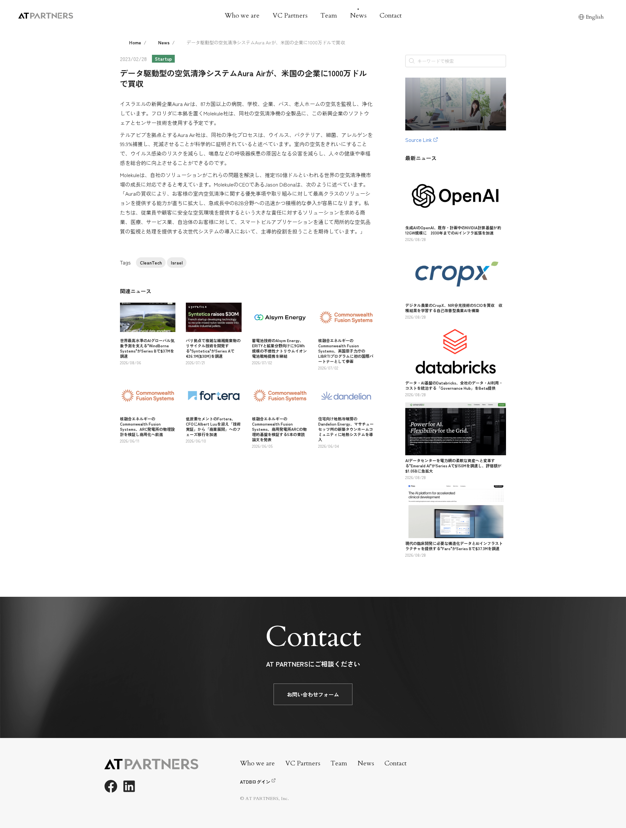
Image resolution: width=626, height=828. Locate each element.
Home (135, 42)
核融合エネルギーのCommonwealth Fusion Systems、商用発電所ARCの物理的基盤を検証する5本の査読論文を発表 (279, 429)
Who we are (242, 15)
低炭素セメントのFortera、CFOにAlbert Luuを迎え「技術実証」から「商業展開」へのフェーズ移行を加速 (213, 426)
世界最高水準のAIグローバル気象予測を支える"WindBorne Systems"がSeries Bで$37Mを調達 (147, 348)
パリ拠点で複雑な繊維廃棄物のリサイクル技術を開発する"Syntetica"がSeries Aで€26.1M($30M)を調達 (213, 348)
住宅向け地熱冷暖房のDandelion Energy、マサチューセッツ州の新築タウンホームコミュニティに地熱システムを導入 (346, 429)
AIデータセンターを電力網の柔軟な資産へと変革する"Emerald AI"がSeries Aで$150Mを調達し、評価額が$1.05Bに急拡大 (453, 466)
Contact (391, 15)
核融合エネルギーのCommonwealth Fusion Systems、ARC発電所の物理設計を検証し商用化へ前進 (147, 426)
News (358, 15)
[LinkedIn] (129, 786)
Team (328, 15)
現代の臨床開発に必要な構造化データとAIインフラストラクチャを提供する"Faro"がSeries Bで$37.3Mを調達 (454, 545)
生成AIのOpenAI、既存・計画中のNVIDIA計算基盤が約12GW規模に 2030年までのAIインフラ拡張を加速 (453, 230)
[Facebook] (110, 786)
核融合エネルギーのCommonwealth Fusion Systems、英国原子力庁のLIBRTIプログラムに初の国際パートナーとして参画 (345, 351)
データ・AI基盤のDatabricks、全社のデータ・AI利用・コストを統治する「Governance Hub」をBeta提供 (454, 385)
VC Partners (290, 15)
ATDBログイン (255, 781)
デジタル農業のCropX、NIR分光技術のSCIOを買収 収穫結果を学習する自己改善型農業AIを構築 (453, 307)
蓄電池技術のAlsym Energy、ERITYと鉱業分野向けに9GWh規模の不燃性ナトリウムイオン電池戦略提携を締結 (279, 348)
